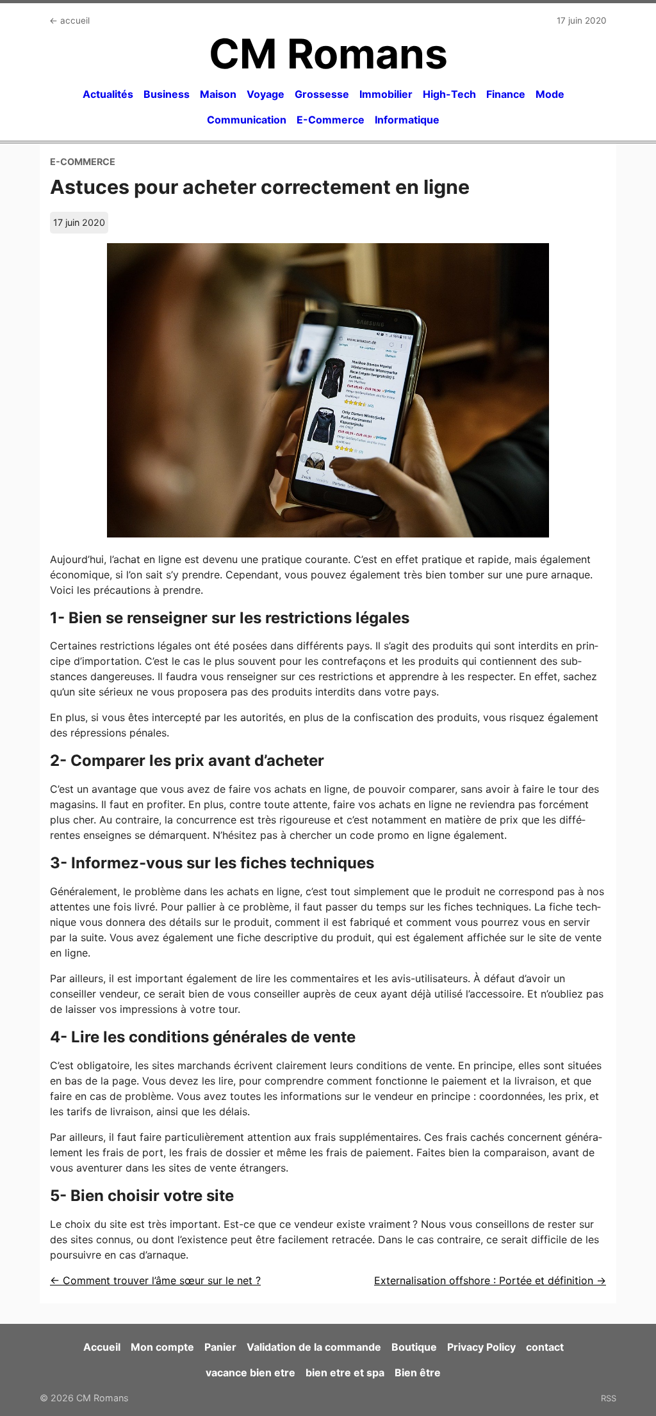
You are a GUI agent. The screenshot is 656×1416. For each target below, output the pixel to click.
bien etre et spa (345, 1372)
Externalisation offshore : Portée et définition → (490, 1280)
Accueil (101, 1346)
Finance (505, 94)
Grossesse (322, 94)
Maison (218, 94)
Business (167, 94)
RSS (608, 1398)
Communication (246, 119)
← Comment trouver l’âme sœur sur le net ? (155, 1280)
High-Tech (449, 94)
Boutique (414, 1346)
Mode (550, 94)
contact (545, 1346)
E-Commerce (331, 119)
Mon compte (162, 1346)
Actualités (108, 94)
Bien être (418, 1372)
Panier (220, 1346)
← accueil (69, 20)
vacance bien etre (250, 1372)
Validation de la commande (314, 1346)
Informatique (407, 119)
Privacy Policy (481, 1346)
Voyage (265, 94)
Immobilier (386, 94)
